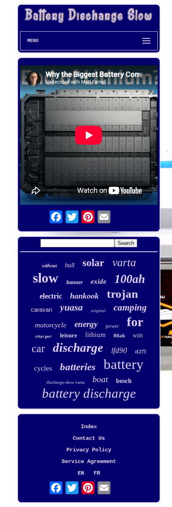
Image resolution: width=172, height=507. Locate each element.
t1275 (140, 352)
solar (93, 263)
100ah (129, 278)
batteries (78, 366)
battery (124, 364)
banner (74, 282)
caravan (41, 309)
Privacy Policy (88, 450)
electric (51, 296)
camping (130, 308)
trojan (122, 293)
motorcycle (50, 325)
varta (124, 262)
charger (43, 337)
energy (86, 324)
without (49, 266)
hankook (84, 295)
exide (98, 281)
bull (69, 265)
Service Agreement (89, 461)
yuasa (71, 307)
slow (45, 278)
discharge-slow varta (65, 382)
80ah (119, 336)
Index (89, 426)
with (138, 336)
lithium (95, 335)
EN (81, 473)
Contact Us (89, 438)
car (38, 349)
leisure (68, 335)
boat (100, 379)
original (98, 310)
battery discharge (89, 393)
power (112, 326)
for (135, 322)
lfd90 (119, 350)
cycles (43, 368)
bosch (124, 380)
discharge (78, 348)
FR (97, 473)
